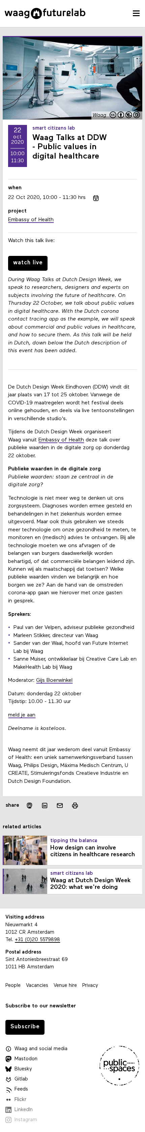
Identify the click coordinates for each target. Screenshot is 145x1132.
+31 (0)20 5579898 (37, 939)
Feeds (21, 1089)
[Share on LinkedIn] (45, 805)
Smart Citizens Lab (53, 128)
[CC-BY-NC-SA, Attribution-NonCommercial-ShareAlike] (125, 115)
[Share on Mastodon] (29, 805)
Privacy (90, 985)
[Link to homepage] (45, 13)
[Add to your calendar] (96, 198)
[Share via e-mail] (60, 805)
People (13, 985)
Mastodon (25, 1059)
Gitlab (21, 1079)
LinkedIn (23, 1109)
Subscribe (25, 1027)
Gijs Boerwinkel (54, 680)
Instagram (25, 1120)
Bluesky (23, 1069)
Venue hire (65, 985)
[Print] (75, 805)
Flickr (20, 1099)
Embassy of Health (61, 440)
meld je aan (21, 715)
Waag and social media (40, 1049)
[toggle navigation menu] (136, 13)
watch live (28, 263)
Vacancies (37, 985)
